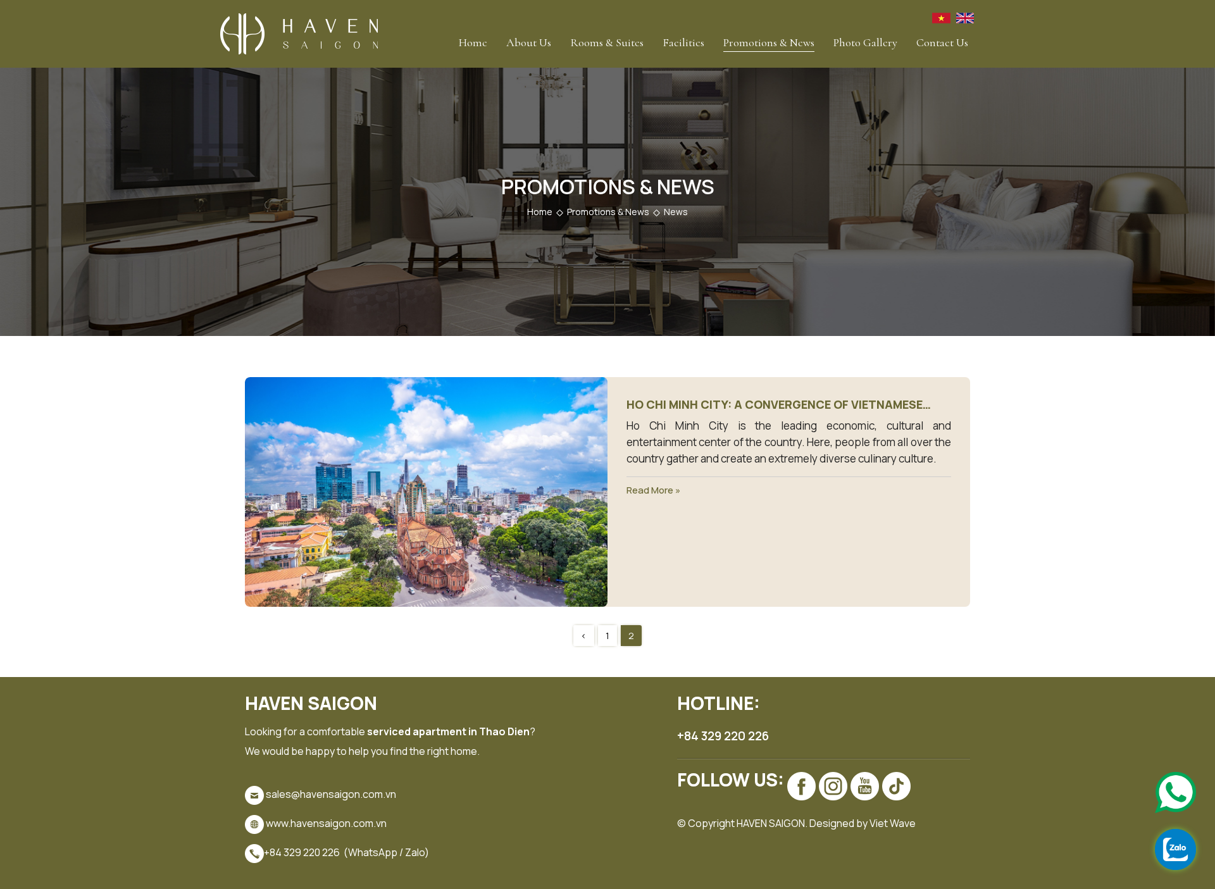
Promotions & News (768, 42)
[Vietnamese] (941, 17)
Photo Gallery (865, 42)
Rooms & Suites (607, 42)
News (676, 212)
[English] (965, 17)
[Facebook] (801, 786)
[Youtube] (864, 786)
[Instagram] (833, 786)
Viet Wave (892, 823)
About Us (528, 42)
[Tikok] (896, 786)
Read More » (653, 490)
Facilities (683, 42)
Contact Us (942, 42)
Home (473, 42)
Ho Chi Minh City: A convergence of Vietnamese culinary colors (774, 405)
